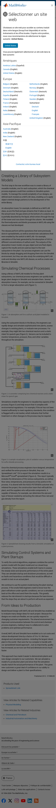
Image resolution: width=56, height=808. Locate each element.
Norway (32, 88)
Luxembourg (8, 114)
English (35, 110)
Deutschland (8, 91)
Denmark (7, 88)
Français (35, 114)
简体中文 (9, 144)
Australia (7, 129)
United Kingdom (36, 118)
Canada (6, 69)
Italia (5, 110)
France (6, 103)
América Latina (9, 65)
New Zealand (8, 136)
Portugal (33, 95)
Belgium (6, 84)
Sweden (32, 99)
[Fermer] (52, 5)
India (5, 133)
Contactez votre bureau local (28, 164)
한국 (5, 155)
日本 (5, 151)
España (6, 95)
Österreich (33, 91)
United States (8, 73)
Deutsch (35, 107)
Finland (6, 99)
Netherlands (34, 84)
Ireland (6, 107)
